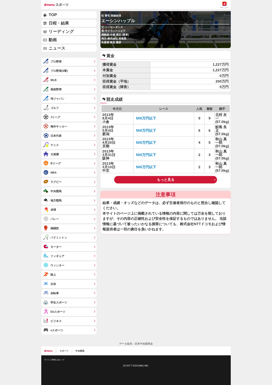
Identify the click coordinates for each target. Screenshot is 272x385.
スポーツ (64, 351)
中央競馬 (79, 351)
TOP (53, 14)
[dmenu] (48, 350)
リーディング (61, 31)
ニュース (57, 48)
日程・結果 (59, 23)
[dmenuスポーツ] (57, 4)
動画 (53, 39)
